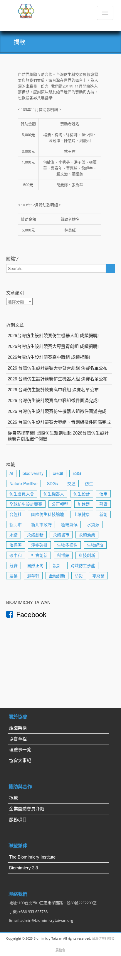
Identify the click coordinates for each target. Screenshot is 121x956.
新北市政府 (41, 524)
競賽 (13, 565)
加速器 (84, 504)
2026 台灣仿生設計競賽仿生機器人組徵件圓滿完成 (57, 411)
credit (58, 473)
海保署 (15, 545)
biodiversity (33, 473)
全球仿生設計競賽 (25, 504)
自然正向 (35, 565)
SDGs (52, 483)
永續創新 (35, 535)
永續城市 (61, 535)
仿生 (89, 483)
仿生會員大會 (21, 494)
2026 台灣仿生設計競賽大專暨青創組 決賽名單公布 (57, 367)
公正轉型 (60, 504)
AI (11, 473)
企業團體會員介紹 (26, 808)
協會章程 (18, 738)
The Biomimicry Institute (32, 856)
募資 (103, 504)
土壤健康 (81, 514)
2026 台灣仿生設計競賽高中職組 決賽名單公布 (53, 389)
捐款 (13, 797)
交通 (71, 483)
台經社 (15, 514)
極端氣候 (69, 524)
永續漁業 (87, 535)
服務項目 (18, 819)
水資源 (93, 524)
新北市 (15, 524)
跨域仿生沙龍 (82, 565)
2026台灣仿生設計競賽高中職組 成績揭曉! (49, 357)
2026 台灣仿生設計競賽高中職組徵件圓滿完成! (53, 400)
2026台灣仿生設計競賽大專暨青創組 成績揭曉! (53, 346)
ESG (77, 473)
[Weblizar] (26, 10)
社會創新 (39, 555)
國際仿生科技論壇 (47, 514)
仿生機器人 (53, 494)
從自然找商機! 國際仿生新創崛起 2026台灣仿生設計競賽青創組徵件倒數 (58, 435)
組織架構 (18, 727)
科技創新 (87, 555)
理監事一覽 (20, 749)
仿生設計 (81, 494)
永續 (13, 535)
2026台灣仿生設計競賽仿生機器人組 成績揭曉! (53, 335)
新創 (103, 514)
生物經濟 (95, 545)
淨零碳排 (39, 545)
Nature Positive (23, 483)
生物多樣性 (67, 545)
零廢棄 (98, 576)
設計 (57, 565)
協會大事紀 (20, 760)
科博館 (63, 555)
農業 (13, 576)
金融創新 (57, 576)
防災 (79, 576)
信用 (103, 494)
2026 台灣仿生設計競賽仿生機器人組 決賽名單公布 (57, 378)
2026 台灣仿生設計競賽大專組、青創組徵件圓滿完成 (59, 422)
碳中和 (15, 555)
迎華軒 (33, 576)
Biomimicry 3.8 (23, 867)
